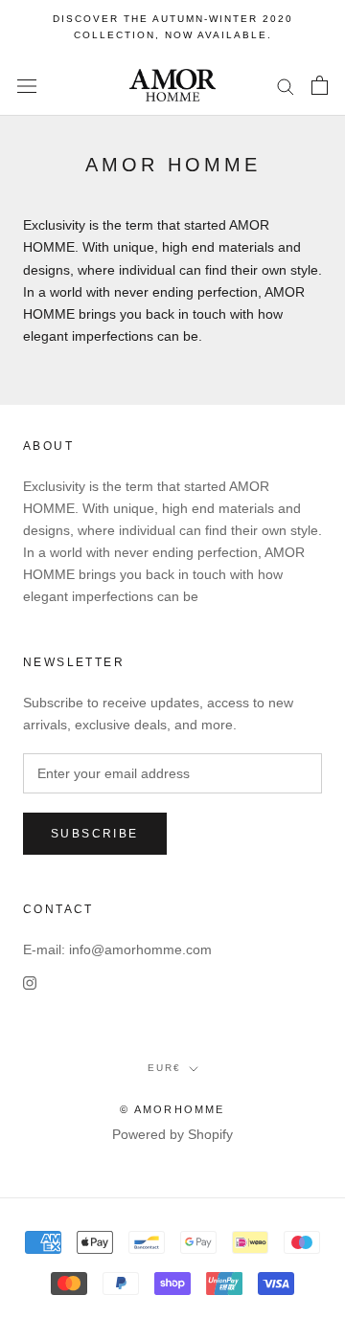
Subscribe (95, 833)
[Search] (285, 86)
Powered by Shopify (172, 1134)
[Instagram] (29, 983)
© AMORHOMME (172, 1109)
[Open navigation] (26, 85)
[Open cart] (319, 85)
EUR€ (164, 1067)
